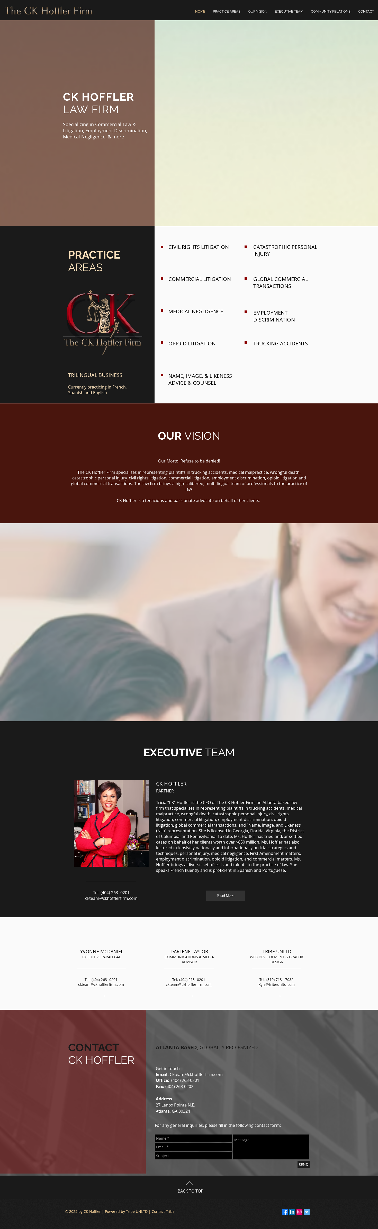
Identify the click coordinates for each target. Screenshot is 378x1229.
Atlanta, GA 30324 (173, 1111)
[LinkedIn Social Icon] (292, 1212)
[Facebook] (285, 1212)
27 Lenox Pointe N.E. (175, 1105)
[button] (330, 11)
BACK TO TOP (190, 1191)
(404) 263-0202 (174, 1086)
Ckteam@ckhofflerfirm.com (196, 1074)
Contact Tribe (163, 1211)
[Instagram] (299, 1212)
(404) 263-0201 (185, 1080)
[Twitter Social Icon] (307, 1212)
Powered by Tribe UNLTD (126, 1211)
